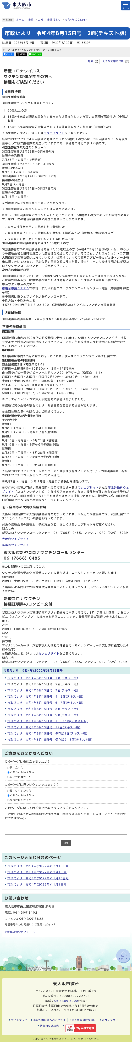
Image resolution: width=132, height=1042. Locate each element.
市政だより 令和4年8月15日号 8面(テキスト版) (42, 708)
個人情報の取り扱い (84, 1020)
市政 (31, 19)
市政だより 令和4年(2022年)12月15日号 (38, 866)
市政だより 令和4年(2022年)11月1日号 (37, 884)
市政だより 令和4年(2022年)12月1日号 (37, 872)
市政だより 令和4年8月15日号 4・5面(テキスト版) (45, 696)
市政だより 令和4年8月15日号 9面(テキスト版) (42, 715)
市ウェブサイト (54, 133)
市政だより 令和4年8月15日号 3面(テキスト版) (42, 690)
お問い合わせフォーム (20, 932)
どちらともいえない (22, 772)
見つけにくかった (20, 800)
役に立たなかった (20, 777)
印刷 (91, 61)
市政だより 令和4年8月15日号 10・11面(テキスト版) (47, 721)
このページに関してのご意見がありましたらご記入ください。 (47, 808)
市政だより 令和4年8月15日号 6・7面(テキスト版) (45, 702)
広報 (40, 19)
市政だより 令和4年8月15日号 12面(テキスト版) (43, 727)
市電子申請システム (15, 288)
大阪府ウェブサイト (15, 539)
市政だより (54, 19)
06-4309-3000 (66, 1000)
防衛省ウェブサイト (15, 545)
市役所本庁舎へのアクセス (49, 1020)
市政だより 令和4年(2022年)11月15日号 (38, 878)
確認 (66, 843)
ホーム (20, 19)
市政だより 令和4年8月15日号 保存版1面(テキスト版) (47, 733)
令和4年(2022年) (76, 19)
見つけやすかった (20, 791)
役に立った (16, 767)
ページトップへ (123, 957)
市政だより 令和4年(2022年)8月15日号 (33, 670)
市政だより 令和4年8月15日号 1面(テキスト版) (42, 678)
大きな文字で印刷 (113, 61)
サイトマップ (19, 1020)
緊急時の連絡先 (49, 1025)
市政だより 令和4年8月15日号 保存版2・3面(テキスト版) (50, 739)
